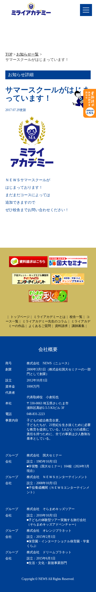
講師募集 (78, 326)
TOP (8, 54)
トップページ (20, 317)
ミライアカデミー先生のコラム (44, 321)
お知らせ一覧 (27, 54)
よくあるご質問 (40, 326)
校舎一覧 (76, 317)
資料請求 (61, 326)
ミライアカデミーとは (50, 317)
